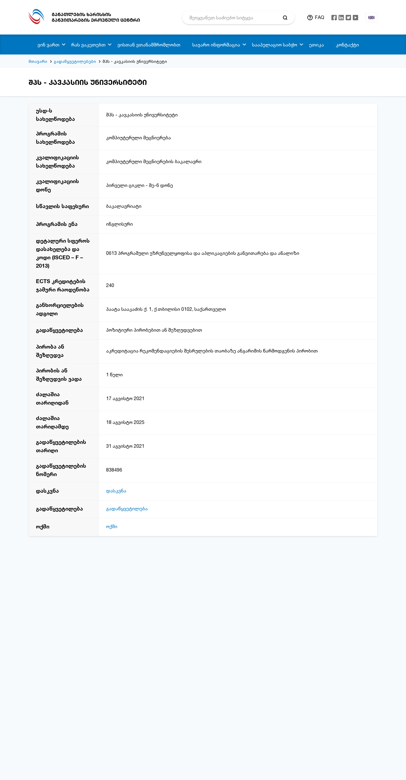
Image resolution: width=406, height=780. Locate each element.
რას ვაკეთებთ (88, 45)
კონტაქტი (347, 45)
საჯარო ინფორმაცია (216, 45)
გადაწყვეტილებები (75, 61)
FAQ (319, 17)
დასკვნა (116, 491)
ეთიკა (316, 45)
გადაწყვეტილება (127, 508)
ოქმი (111, 526)
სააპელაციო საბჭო (274, 45)
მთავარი (38, 61)
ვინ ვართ (48, 45)
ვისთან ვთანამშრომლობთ (148, 45)
